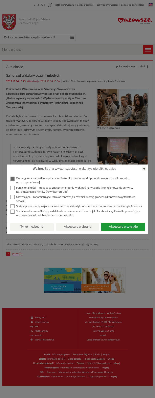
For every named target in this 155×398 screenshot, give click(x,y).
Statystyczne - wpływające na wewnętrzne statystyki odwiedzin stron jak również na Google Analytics (79, 206)
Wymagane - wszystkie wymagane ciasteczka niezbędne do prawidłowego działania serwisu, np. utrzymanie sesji (73, 180)
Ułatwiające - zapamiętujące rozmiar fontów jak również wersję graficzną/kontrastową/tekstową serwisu (75, 199)
